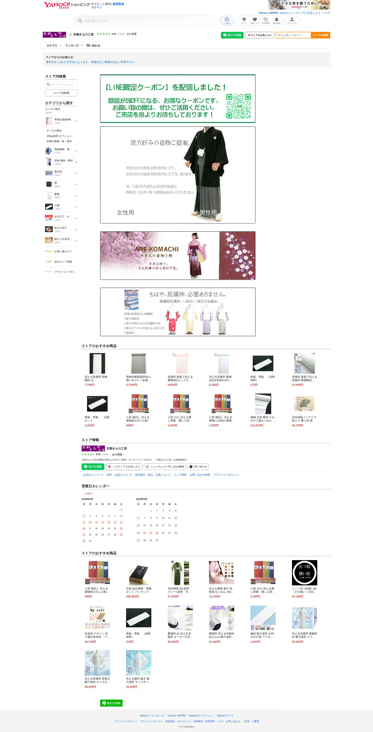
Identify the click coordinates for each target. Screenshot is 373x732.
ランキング (72, 45)
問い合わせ (93, 45)
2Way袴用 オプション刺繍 (62, 136)
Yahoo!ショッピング (151, 715)
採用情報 (209, 721)
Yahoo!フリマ (225, 715)
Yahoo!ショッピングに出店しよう (300, 12)
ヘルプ (326, 12)
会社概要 (132, 33)
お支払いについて (93, 474)
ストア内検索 (320, 35)
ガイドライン (184, 721)
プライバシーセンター (151, 721)
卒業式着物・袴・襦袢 (59, 141)
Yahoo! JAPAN (268, 12)
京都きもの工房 (116, 448)
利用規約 (170, 721)
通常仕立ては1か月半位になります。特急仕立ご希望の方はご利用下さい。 (91, 62)
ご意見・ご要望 (250, 721)
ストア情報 (180, 474)
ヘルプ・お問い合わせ (228, 721)
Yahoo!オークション (201, 715)
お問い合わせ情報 (200, 474)
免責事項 (198, 721)
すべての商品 (54, 130)
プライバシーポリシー (226, 474)
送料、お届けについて (119, 474)
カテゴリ (52, 45)
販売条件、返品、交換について (153, 474)
